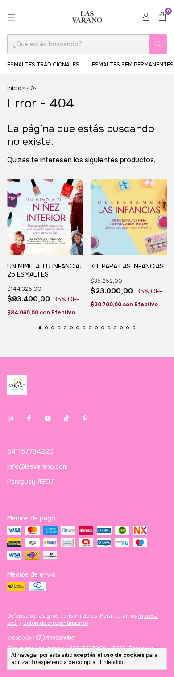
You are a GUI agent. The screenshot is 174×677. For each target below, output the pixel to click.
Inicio (14, 88)
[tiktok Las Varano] (66, 418)
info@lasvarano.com (37, 466)
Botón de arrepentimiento (55, 623)
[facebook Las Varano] (29, 418)
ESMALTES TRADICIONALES (43, 64)
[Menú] (11, 17)
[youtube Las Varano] (48, 418)
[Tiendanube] (41, 639)
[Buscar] (158, 44)
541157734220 (30, 451)
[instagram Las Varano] (10, 418)
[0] (162, 17)
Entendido (112, 662)
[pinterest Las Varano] (85, 418)
